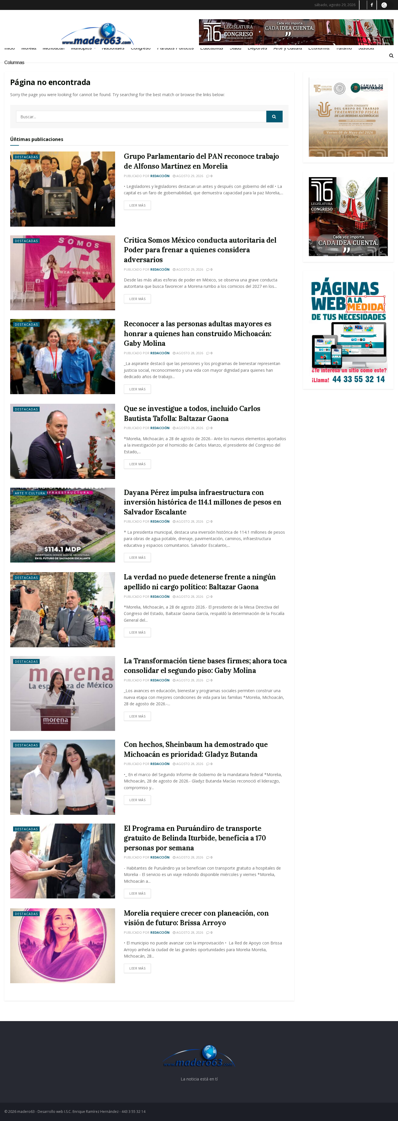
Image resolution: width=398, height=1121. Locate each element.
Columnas (14, 62)
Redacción (160, 176)
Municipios (81, 47)
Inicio (9, 47)
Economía (318, 47)
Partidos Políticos (175, 47)
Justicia (366, 47)
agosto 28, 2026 (189, 353)
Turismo (344, 47)
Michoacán (53, 47)
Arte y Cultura (288, 47)
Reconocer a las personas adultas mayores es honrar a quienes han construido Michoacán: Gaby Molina (198, 333)
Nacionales (113, 47)
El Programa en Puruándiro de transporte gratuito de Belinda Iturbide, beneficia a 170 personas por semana (195, 838)
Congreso (141, 47)
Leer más (137, 205)
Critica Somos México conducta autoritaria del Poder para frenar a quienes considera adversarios (200, 250)
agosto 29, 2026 (189, 176)
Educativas (211, 47)
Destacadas (26, 157)
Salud (235, 47)
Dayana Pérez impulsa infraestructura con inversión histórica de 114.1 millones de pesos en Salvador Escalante (202, 502)
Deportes (257, 47)
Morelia (28, 47)
